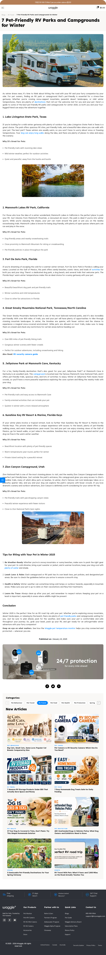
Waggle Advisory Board (73, 922)
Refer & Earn (48, 913)
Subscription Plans (71, 926)
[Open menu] (3, 8)
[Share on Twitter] (53, 686)
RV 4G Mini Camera (30, 922)
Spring (92, 703)
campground (39, 374)
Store (25, 934)
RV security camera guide (25, 354)
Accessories (27, 930)
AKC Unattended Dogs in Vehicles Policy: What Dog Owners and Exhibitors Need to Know (76, 832)
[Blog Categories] (2, 480)
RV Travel (11, 15)
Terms (100, 945)
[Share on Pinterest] (59, 686)
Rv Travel (42, 703)
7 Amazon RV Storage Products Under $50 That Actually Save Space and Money (27, 790)
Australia (62, 945)
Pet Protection (79, 703)
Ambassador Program (51, 922)
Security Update (78, 945)
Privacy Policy (90, 945)
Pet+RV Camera (28, 918)
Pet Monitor (27, 913)
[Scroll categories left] (7, 702)
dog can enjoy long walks (32, 133)
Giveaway (47, 930)
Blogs (3, 15)
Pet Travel (30, 703)
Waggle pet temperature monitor (60, 628)
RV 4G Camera (28, 926)
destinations (40, 102)
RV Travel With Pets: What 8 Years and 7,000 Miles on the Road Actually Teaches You (76, 874)
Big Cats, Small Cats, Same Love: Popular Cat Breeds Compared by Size (26, 749)
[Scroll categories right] (98, 702)
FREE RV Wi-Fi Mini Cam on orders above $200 (53, 2)
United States (45, 945)
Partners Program (50, 918)
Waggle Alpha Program (52, 926)
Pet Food (53, 703)
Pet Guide (68, 918)
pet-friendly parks (68, 616)
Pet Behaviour (16, 703)
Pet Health (65, 703)
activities (96, 269)
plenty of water (12, 568)
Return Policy (69, 930)
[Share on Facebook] (47, 686)
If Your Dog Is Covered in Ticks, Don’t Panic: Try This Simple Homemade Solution (28, 832)
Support (67, 934)
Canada (54, 945)
